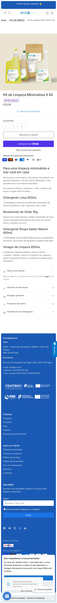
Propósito (7, 422)
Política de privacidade (13, 461)
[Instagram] (14, 528)
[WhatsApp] (20, 529)
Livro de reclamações (12, 465)
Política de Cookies (11, 457)
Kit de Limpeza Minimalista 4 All (41, 20)
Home (3, 20)
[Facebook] (4, 528)
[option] (28, 62)
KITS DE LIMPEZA (17, 20)
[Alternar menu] (5, 13)
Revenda (7, 469)
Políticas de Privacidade (14, 598)
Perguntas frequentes (12, 449)
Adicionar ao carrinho (28, 135)
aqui (47, 276)
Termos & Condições (35, 598)
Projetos (6, 430)
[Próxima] (52, 5)
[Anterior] (4, 5)
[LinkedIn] (25, 529)
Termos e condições (12, 453)
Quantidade (8, 121)
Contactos (7, 473)
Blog (5, 426)
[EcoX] (28, 12)
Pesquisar (7, 418)
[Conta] (46, 13)
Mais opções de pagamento (28, 150)
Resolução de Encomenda (14, 434)
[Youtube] (9, 528)
